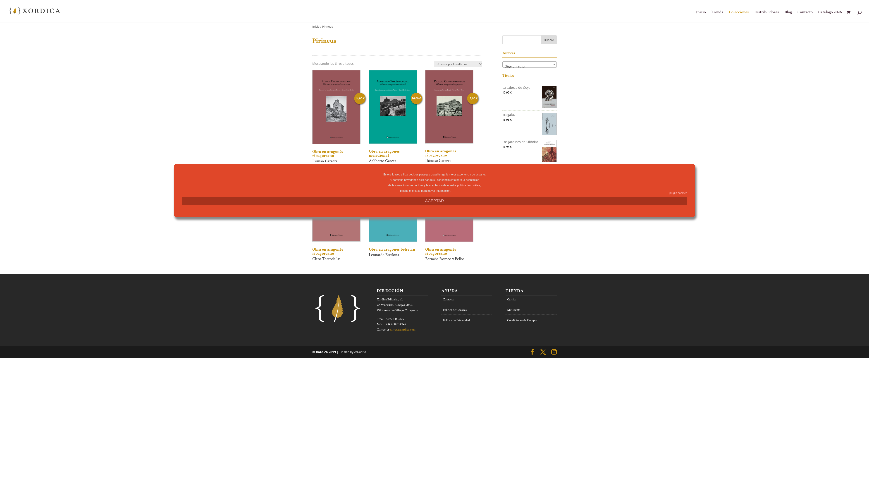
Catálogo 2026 (830, 13)
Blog (788, 13)
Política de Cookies (455, 310)
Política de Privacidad (456, 320)
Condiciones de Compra (522, 320)
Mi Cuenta (513, 310)
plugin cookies (678, 193)
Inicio (701, 13)
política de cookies (468, 185)
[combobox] (529, 64)
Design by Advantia (352, 352)
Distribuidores (766, 13)
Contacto (805, 13)
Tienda (717, 13)
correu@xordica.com (402, 330)
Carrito (511, 299)
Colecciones (739, 13)
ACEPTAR (434, 201)
